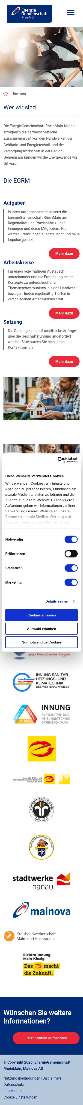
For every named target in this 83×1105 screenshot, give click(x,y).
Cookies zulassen (41, 615)
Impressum (12, 1091)
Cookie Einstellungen (20, 1097)
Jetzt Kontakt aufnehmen (46, 1038)
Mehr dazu (64, 253)
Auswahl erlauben (41, 629)
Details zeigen (56, 601)
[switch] (71, 553)
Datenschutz (13, 1084)
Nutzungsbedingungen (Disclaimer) (32, 1078)
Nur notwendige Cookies (42, 642)
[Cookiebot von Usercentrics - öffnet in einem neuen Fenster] (58, 460)
